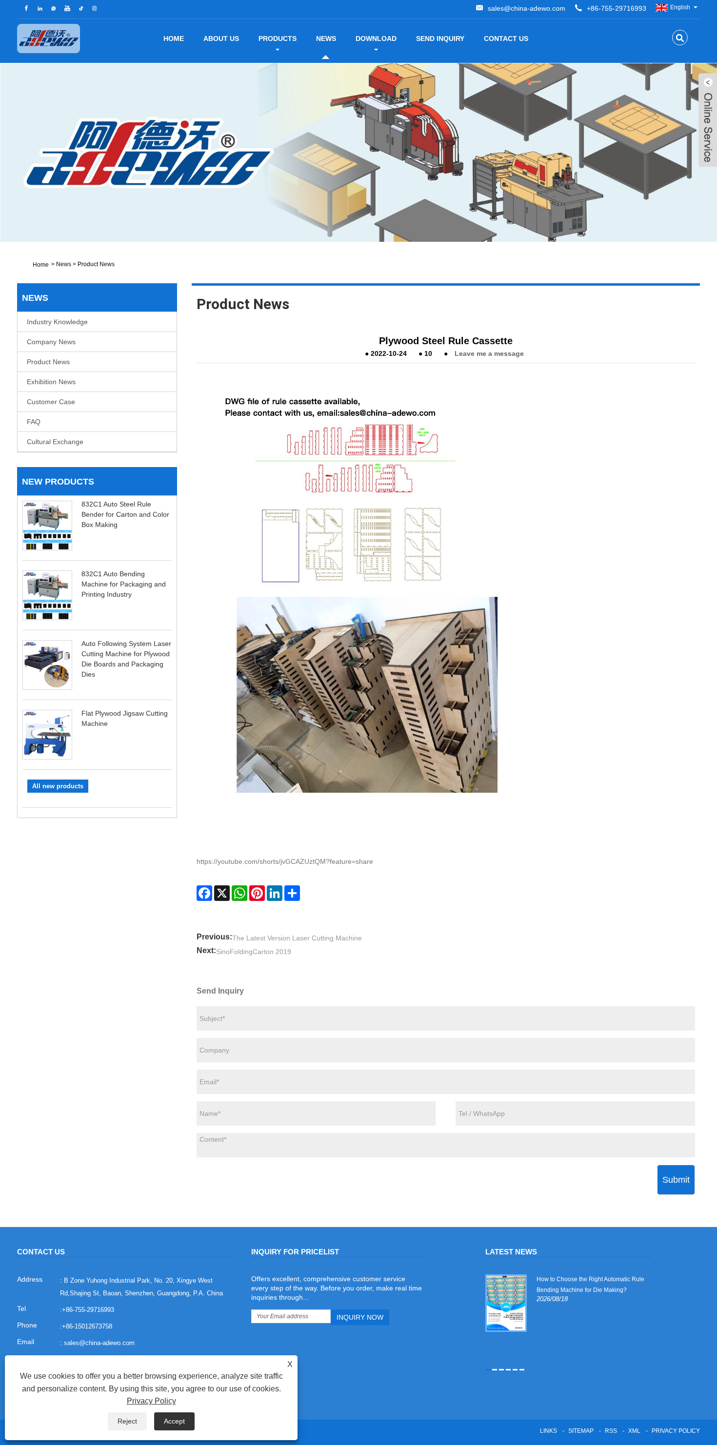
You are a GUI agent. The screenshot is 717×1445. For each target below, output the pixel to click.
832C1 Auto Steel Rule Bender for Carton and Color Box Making (125, 514)
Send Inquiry (440, 38)
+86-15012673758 (87, 1326)
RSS (611, 1430)
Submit (676, 1180)
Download (376, 38)
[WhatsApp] (239, 893)
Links (548, 1430)
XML (634, 1430)
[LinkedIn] (274, 893)
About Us (221, 38)
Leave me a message (489, 353)
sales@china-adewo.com (526, 8)
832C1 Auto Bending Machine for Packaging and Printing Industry (123, 584)
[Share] (292, 893)
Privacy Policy (676, 1430)
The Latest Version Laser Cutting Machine (297, 938)
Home (173, 38)
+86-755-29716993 (616, 8)
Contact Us (506, 38)
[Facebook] (204, 893)
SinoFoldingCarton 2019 (253, 952)
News (326, 38)
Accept (174, 1421)
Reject (127, 1421)
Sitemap (581, 1430)
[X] (222, 893)
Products (278, 38)
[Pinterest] (257, 893)
